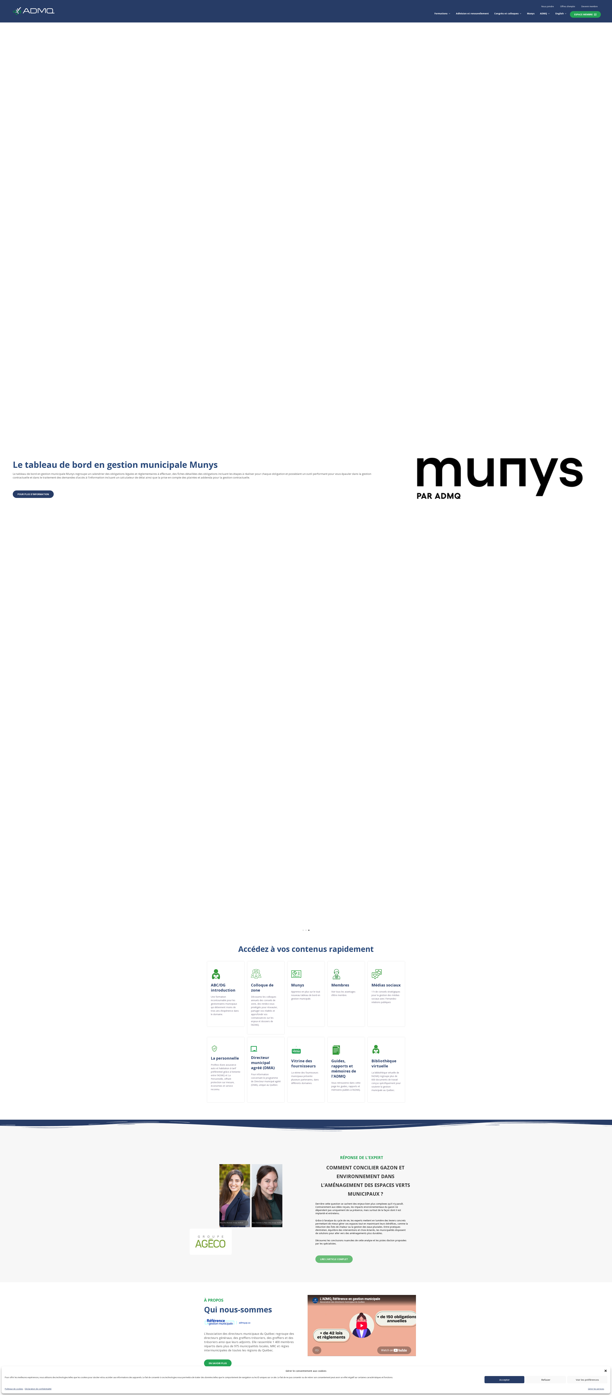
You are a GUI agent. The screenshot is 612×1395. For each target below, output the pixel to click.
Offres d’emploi (567, 6)
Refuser (545, 1379)
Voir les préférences (587, 1379)
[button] (605, 1370)
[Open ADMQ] (549, 13)
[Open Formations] (449, 13)
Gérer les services (596, 1389)
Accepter (504, 1379)
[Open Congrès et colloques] (520, 13)
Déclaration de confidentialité (38, 1389)
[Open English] (566, 13)
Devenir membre (589, 6)
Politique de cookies (14, 1389)
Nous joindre (547, 6)
